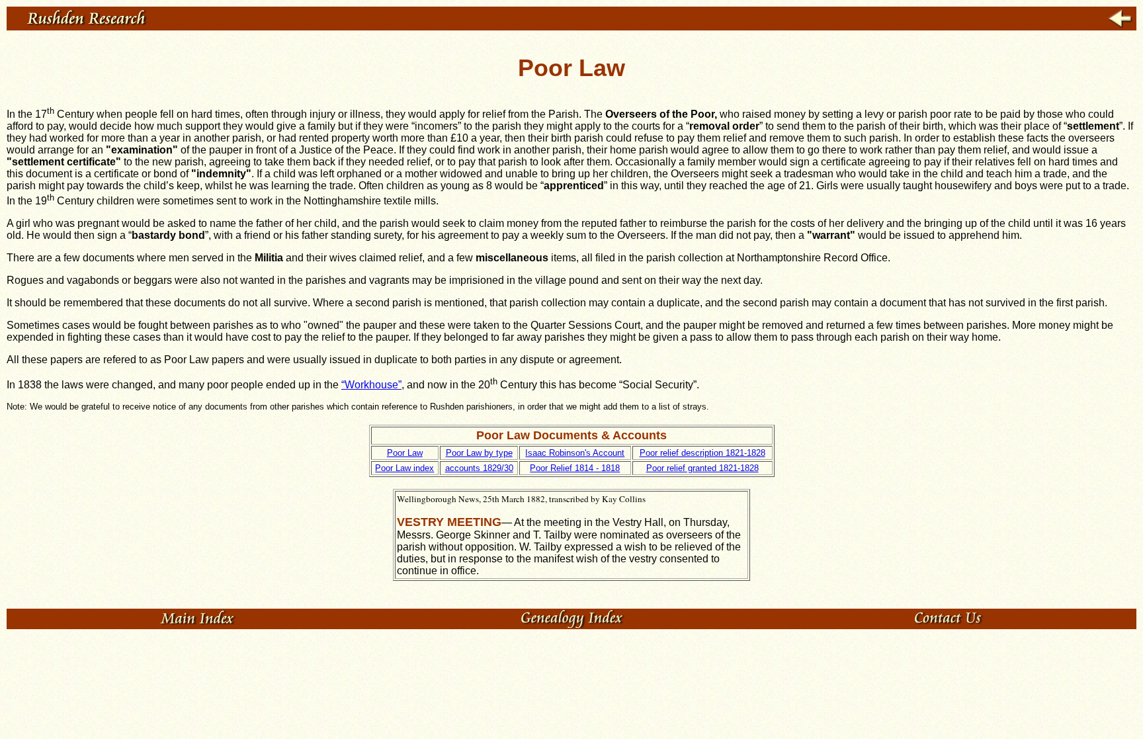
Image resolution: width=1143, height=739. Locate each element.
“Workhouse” (371, 384)
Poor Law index (404, 468)
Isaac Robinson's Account (574, 453)
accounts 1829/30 (479, 468)
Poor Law (405, 453)
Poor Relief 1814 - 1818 (575, 468)
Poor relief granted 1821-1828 (702, 468)
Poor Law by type (479, 453)
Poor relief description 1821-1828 (702, 453)
